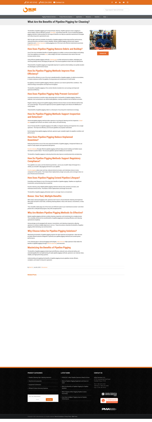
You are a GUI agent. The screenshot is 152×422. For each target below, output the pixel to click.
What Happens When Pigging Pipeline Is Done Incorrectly (74, 392)
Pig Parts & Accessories (35, 381)
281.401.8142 (32, 2)
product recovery (40, 43)
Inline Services (61, 241)
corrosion (53, 32)
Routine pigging (32, 170)
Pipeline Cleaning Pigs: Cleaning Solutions (40, 377)
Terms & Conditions (59, 416)
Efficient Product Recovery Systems (38, 388)
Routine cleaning (32, 149)
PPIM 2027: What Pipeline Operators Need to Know (76, 377)
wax (46, 54)
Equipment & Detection (35, 384)
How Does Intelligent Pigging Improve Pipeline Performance (74, 398)
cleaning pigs (53, 59)
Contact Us (60, 2)
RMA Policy (74, 416)
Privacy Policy (67, 416)
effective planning (52, 243)
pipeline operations (34, 45)
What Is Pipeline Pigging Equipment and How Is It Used (75, 382)
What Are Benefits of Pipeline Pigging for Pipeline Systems (75, 387)
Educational (44, 267)
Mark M (31, 267)
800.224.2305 (46, 2)
